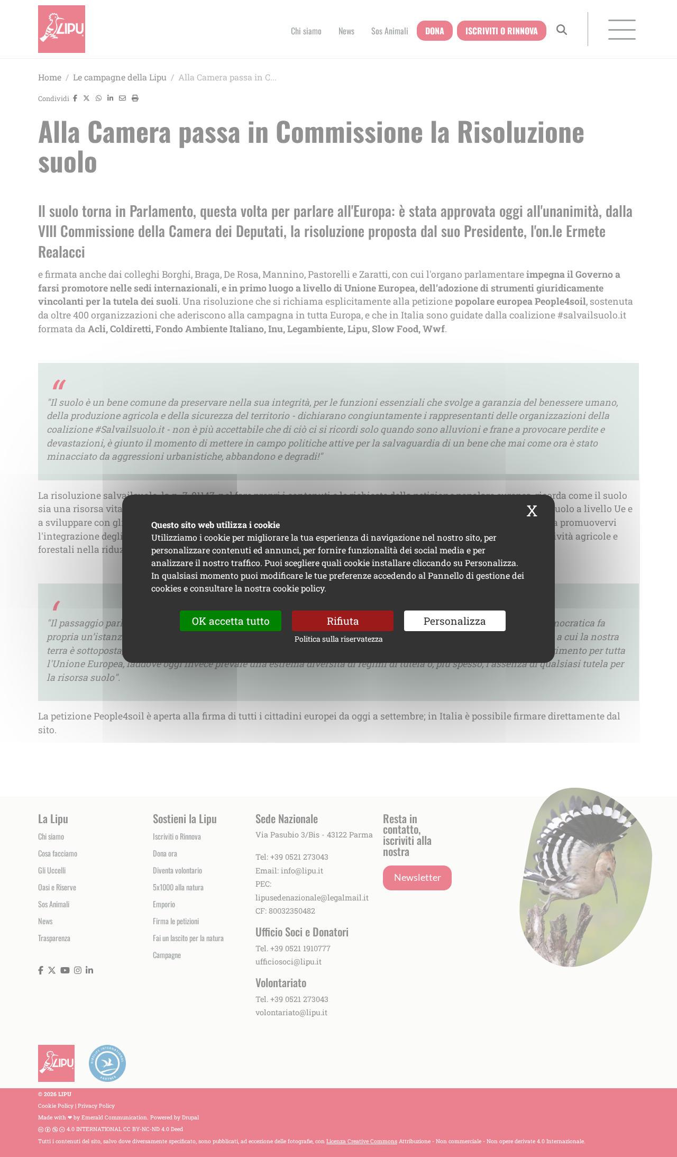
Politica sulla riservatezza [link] (339, 639)
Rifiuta (343, 620)
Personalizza (455, 620)
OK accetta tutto (231, 620)
